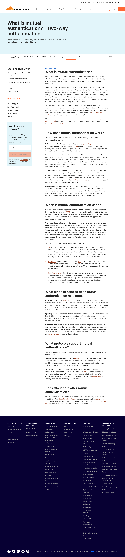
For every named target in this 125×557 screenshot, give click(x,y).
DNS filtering (87, 447)
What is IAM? (28, 57)
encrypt (75, 146)
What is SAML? (50, 446)
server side (82, 188)
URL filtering (87, 507)
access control (100, 399)
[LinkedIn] (18, 551)
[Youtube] (23, 551)
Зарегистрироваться (88, 2)
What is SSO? (87, 498)
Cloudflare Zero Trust (67, 399)
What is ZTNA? (50, 469)
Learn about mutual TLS (57, 123)
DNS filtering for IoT (89, 538)
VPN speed (68, 436)
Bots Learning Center (109, 466)
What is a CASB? (88, 438)
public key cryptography (92, 144)
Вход (113, 9)
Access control (31, 432)
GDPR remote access (90, 450)
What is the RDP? (88, 477)
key (105, 144)
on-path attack (68, 300)
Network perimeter (32, 435)
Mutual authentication (90, 468)
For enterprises (12, 433)
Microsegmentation (51, 483)
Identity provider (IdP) (90, 459)
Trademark (113, 551)
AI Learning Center (108, 492)
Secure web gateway (90, 483)
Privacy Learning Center (110, 475)
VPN (65, 426)
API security (52, 261)
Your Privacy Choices (101, 551)
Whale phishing (88, 519)
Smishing (86, 516)
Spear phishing (88, 495)
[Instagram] (27, 551)
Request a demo (12, 439)
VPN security (68, 433)
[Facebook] (9, 551)
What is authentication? (90, 432)
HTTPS (67, 212)
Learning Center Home (109, 429)
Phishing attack (88, 474)
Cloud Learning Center (109, 463)
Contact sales (11, 442)
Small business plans (14, 429)
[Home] (18, 8)
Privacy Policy (24, 159)
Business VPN (68, 429)
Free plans (10, 426)
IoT (49, 247)
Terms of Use (69, 551)
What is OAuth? (50, 455)
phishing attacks (55, 334)
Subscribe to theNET (20, 154)
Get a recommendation (14, 436)
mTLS (86, 372)
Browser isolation (50, 458)
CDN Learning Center (109, 435)
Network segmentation (90, 471)
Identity (85, 453)
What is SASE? (41, 57)
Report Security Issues (82, 551)
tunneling (77, 358)
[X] (13, 551)
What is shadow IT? (89, 487)
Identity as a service (89, 456)
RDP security (87, 480)
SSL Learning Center (108, 449)
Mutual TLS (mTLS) (51, 466)
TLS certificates (81, 180)
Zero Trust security (55, 273)
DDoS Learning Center (109, 432)
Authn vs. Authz (88, 435)
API (79, 261)
